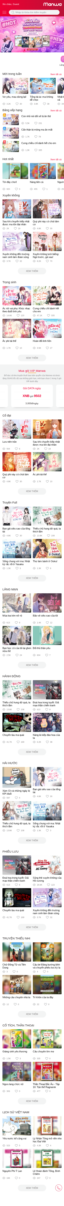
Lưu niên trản (9, 441)
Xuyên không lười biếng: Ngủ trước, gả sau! (46, 255)
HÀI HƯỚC (9, 763)
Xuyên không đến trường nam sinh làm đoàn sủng (15, 255)
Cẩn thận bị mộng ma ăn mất (36, 129)
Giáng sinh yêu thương (14, 1051)
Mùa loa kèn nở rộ (12, 615)
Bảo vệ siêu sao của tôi (45, 615)
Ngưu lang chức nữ (12, 1084)
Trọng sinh (9, 282)
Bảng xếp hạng (12, 110)
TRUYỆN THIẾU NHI (16, 938)
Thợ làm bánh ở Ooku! (45, 561)
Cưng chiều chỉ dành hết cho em (38, 143)
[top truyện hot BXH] (32, 34)
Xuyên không (11, 195)
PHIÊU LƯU (10, 851)
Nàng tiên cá (36, 182)
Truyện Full (9, 502)
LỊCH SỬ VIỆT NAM (15, 1112)
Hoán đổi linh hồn (42, 341)
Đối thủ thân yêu (41, 648)
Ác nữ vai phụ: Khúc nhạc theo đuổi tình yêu (16, 310)
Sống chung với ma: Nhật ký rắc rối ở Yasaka (16, 563)
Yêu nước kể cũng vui (14, 1138)
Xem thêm (32, 271)
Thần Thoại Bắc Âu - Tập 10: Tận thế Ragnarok (46, 1085)
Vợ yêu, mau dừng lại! (14, 96)
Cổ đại (6, 415)
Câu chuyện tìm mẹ (43, 1051)
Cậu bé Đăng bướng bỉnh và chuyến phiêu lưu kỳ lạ (46, 966)
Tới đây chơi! (9, 182)
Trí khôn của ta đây (43, 997)
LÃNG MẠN (10, 589)
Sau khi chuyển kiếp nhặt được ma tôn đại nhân (15, 223)
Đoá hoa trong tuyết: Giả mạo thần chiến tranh (46, 704)
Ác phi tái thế (9, 341)
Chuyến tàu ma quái (13, 735)
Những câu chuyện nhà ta (16, 997)
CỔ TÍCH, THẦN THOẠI (18, 1025)
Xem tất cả (56, 74)
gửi (32, 396)
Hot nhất (8, 159)
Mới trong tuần (12, 74)
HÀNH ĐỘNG (11, 676)
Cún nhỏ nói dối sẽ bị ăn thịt (36, 116)
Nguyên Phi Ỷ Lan (12, 1171)
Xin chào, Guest (10, 4)
